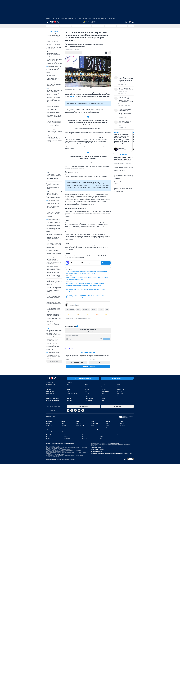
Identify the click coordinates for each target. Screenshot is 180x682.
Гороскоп (84, 18)
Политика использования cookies (97, 449)
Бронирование (86, 309)
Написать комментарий (75, 53)
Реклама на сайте (50, 384)
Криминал (87, 387)
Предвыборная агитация (52, 398)
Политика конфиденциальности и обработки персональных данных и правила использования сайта (111, 453)
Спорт (118, 384)
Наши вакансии (50, 393)
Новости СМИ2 (69, 348)
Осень (102, 387)
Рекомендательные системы (96, 451)
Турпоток (101, 309)
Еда (67, 396)
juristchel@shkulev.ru (79, 455)
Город (68, 391)
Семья (102, 400)
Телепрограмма (72, 18)
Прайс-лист (49, 387)
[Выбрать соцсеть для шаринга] (109, 52)
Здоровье (69, 400)
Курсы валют (91, 18)
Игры (106, 18)
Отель (107, 309)
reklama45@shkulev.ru (114, 443)
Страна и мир (120, 389)
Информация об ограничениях (97, 447)
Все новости (54, 31)
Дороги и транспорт (72, 393)
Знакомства (64, 18)
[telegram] (68, 410)
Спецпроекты (120, 396)
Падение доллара (70, 309)
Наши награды (50, 391)
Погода (57, 18)
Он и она (103, 384)
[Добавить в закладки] (106, 52)
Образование (88, 400)
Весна (68, 389)
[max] (79, 410)
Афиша (79, 18)
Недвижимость (50, 18)
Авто (68, 384)
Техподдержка (50, 396)
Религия (103, 398)
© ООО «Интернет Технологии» (68, 459)
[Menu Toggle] (47, 22)
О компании (49, 389)
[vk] (71, 410)
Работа (103, 393)
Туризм (78, 309)
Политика (103, 389)
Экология (119, 391)
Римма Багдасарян (74, 304)
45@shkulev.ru (61, 454)
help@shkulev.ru (56, 456)
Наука (86, 396)
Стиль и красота (121, 387)
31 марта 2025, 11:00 (69, 49)
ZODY (102, 18)
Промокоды (111, 18)
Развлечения (104, 396)
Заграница (94, 309)
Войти (70, 339)
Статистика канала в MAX (52, 400)
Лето (86, 391)
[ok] (75, 410)
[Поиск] (126, 22)
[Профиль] (132, 22)
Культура (87, 389)
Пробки (98, 18)
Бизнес (68, 387)
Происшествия (105, 391)
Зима (86, 384)
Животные (69, 398)
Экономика (120, 393)
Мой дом (87, 393)
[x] (82, 410)
